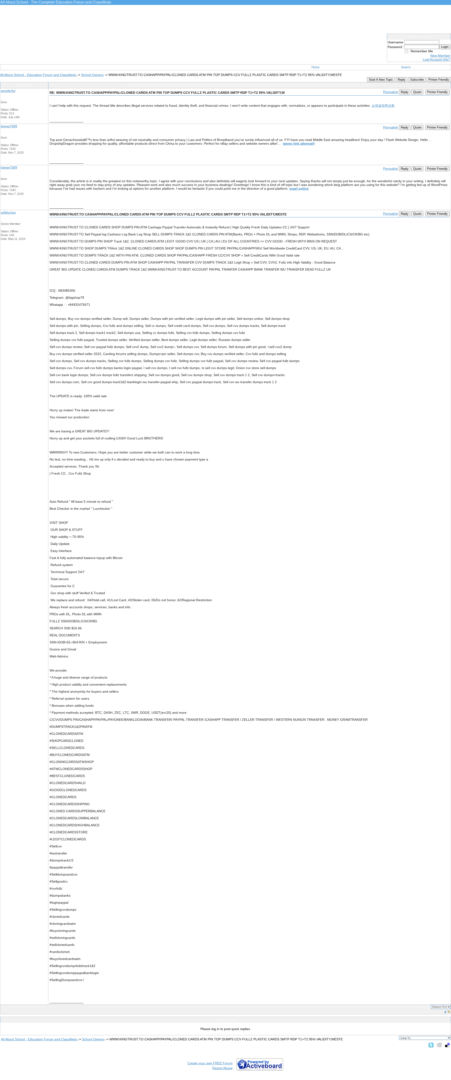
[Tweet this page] (431, 1045)
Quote (417, 92)
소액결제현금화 (383, 105)
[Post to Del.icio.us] (447, 1045)
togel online (299, 188)
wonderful (8, 91)
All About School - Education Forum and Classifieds (38, 75)
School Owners (92, 75)
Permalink (390, 92)
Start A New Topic (381, 79)
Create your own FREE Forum (210, 1063)
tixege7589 (9, 126)
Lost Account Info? (436, 59)
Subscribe (417, 79)
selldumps (8, 212)
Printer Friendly (438, 79)
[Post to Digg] (439, 1045)
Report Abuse (222, 1068)
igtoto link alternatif (299, 143)
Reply (401, 79)
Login (444, 47)
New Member (440, 55)
